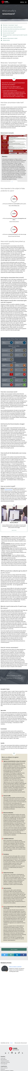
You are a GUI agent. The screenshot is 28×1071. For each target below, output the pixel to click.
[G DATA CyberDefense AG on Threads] (12, 1053)
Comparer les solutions (5, 1060)
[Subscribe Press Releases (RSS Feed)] (22, 1053)
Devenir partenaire (4, 1067)
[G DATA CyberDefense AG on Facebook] (8, 1053)
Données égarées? (4, 1063)
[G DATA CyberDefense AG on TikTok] (19, 1053)
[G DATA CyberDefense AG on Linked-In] (5, 1053)
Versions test (3, 1058)
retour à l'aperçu (14, 949)
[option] (14, 158)
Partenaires (3, 1069)
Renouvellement (4, 1059)
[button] (4, 954)
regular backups (8, 489)
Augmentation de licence (5, 1062)
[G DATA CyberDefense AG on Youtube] (15, 1053)
